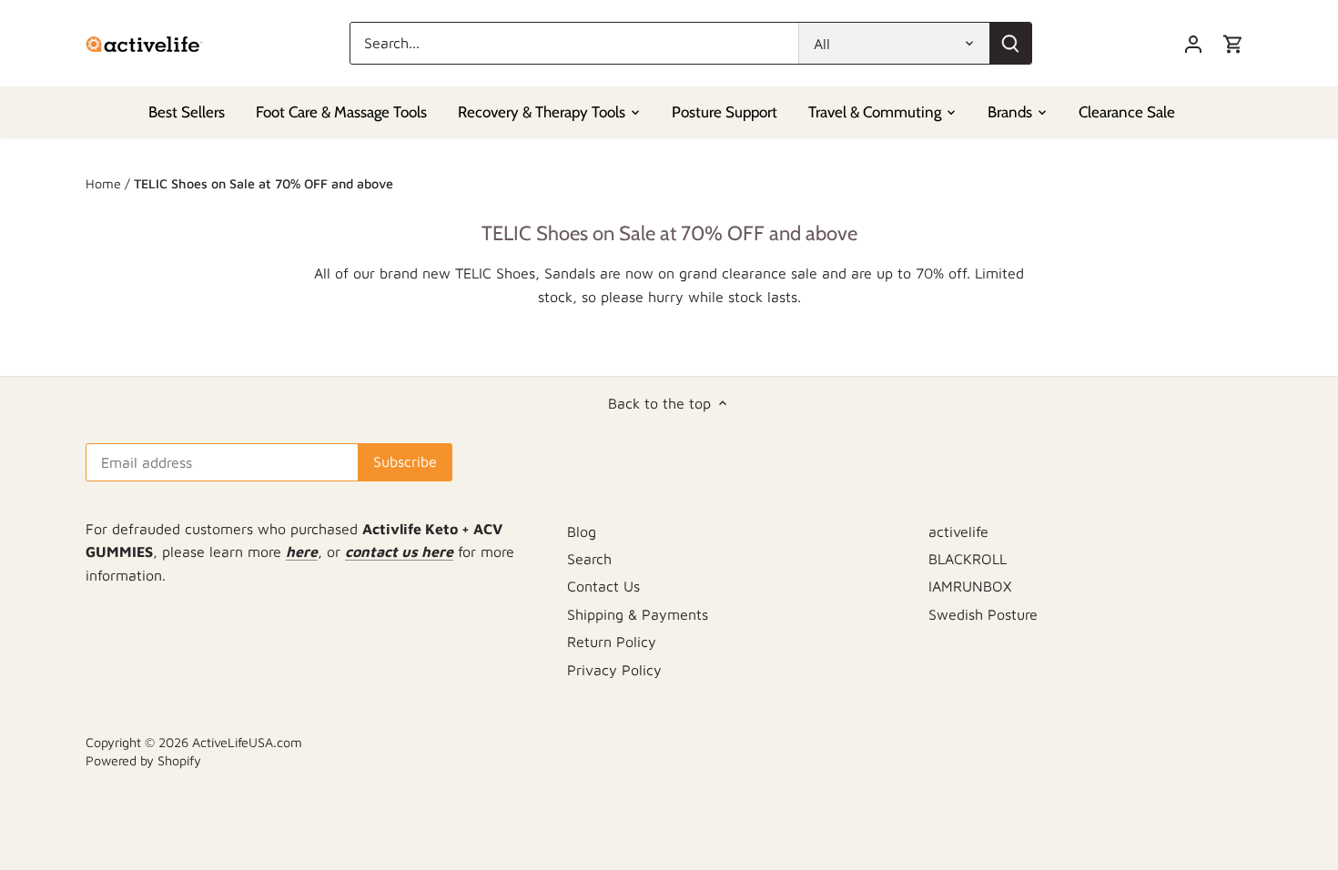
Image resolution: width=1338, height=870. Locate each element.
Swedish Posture (983, 614)
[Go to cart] (1233, 43)
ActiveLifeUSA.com (247, 742)
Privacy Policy (614, 670)
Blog (581, 531)
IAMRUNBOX (969, 586)
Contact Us (603, 586)
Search (589, 559)
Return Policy (611, 641)
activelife (958, 531)
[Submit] (1010, 43)
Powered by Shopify (143, 760)
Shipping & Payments (637, 614)
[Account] (1193, 43)
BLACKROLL (967, 559)
